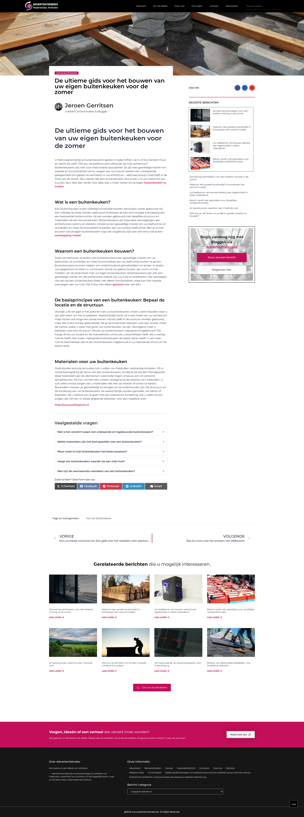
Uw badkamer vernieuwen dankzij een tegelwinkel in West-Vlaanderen (231, 145)
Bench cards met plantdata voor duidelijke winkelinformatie (231, 160)
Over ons (179, 6)
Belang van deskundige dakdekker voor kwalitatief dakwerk (229, 664)
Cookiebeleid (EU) (186, 768)
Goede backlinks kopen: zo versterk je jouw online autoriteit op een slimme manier (208, 772)
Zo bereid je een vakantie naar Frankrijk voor (214, 208)
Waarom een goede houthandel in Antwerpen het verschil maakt (232, 128)
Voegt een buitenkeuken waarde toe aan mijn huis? (111, 461)
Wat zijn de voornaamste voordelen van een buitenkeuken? (111, 471)
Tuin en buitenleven (66, 73)
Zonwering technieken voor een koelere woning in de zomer (230, 112)
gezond (118, 284)
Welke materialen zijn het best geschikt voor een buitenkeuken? (111, 441)
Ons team (197, 6)
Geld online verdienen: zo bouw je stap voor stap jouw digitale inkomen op (167, 777)
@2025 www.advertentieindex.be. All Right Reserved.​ (152, 812)
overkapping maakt (68, 235)
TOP (293, 804)
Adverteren (232, 6)
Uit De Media (160, 6)
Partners (141, 6)
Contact (214, 6)
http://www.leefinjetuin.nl (72, 404)
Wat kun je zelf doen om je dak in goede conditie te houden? (218, 214)
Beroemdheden (153, 768)
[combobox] (262, 6)
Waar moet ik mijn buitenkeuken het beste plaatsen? (111, 451)
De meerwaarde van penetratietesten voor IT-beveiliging (177, 664)
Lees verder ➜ (56, 617)
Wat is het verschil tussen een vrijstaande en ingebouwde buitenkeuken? (111, 431)
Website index (136, 772)
